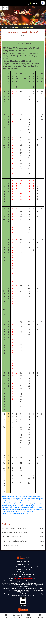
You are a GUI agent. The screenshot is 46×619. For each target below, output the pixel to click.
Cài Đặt (17, 567)
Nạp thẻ (28, 617)
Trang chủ (5, 27)
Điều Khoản (26, 567)
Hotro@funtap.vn (25, 572)
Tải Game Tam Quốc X (33, 496)
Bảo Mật (35, 567)
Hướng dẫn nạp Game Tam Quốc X (24, 499)
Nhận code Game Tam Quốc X (13, 511)
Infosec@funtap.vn (28, 574)
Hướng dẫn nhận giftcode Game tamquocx (17, 503)
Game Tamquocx (20, 496)
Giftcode (6, 617)
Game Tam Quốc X (8, 496)
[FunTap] (23, 557)
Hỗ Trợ (10, 567)
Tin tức (12, 27)
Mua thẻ (17, 617)
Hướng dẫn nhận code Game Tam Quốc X (22, 507)
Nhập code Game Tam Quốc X (18, 513)
